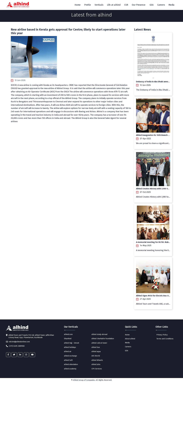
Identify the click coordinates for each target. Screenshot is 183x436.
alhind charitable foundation (103, 339)
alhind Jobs (96, 364)
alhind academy (70, 369)
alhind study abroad (99, 334)
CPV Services (97, 369)
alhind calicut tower (99, 343)
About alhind (130, 339)
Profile (87, 5)
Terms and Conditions (164, 339)
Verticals (99, 5)
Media (171, 5)
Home (78, 5)
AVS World (96, 356)
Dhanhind (67, 339)
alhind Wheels (97, 360)
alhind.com (68, 334)
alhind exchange (70, 356)
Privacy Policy (162, 335)
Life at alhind (114, 5)
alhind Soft (68, 360)
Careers (161, 5)
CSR (126, 5)
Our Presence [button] (138, 5)
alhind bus (96, 347)
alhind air (67, 351)
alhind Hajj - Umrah (71, 343)
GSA (151, 5)
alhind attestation (71, 364)
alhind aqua (96, 351)
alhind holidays (70, 347)
